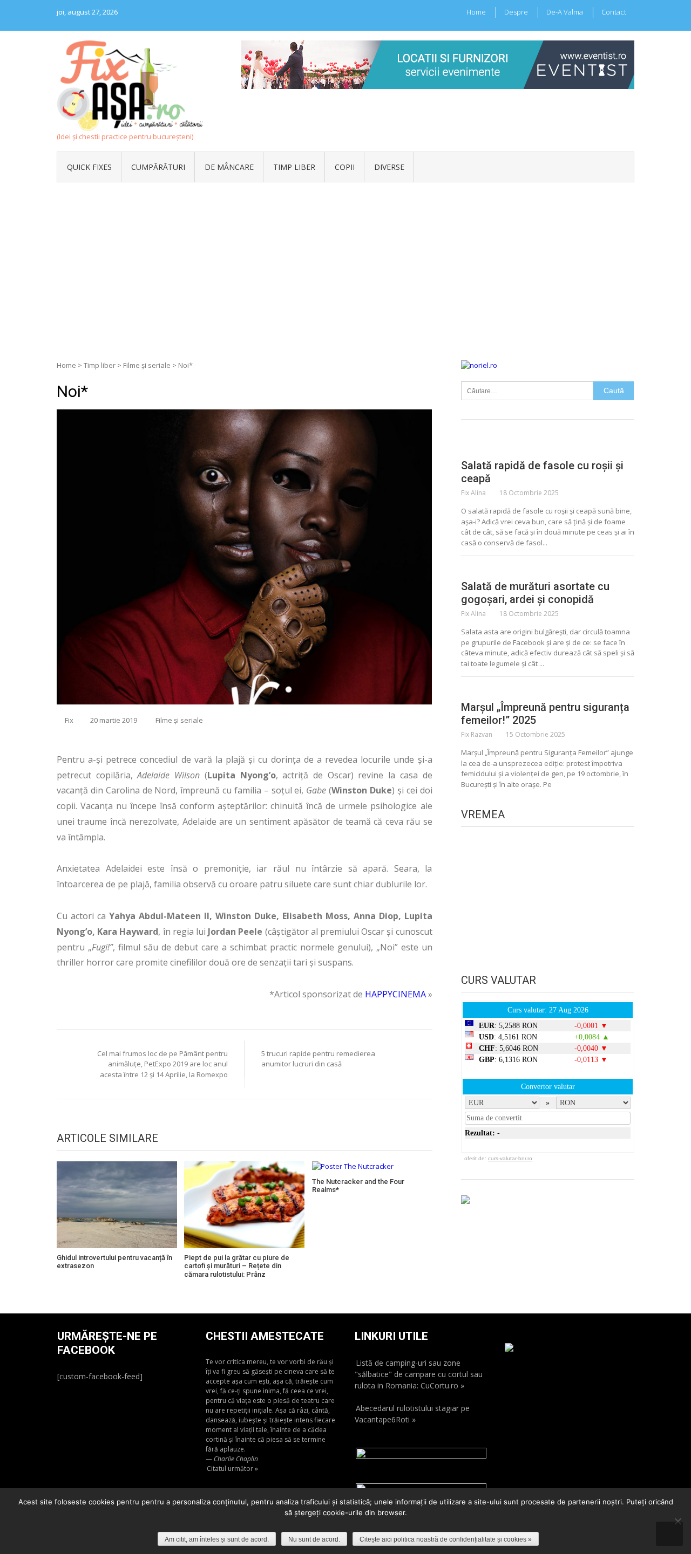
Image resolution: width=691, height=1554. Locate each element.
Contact (613, 12)
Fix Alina (473, 492)
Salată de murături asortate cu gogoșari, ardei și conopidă (535, 593)
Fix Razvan (476, 734)
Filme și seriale (147, 365)
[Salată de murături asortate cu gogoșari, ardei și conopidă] (547, 569)
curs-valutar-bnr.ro (510, 1158)
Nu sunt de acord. (314, 1539)
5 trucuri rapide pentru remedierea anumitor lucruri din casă (318, 1059)
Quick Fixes (89, 167)
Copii (345, 167)
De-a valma (564, 12)
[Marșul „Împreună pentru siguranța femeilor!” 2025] (547, 689)
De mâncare (229, 167)
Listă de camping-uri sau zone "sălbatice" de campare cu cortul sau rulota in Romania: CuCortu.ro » (419, 1374)
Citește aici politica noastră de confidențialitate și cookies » (446, 1539)
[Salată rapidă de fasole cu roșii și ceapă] (547, 448)
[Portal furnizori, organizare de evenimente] (437, 45)
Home (476, 12)
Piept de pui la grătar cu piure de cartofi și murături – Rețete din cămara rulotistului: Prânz (236, 1266)
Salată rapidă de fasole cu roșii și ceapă (542, 472)
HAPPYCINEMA (395, 994)
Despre (516, 12)
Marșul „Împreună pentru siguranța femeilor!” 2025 (545, 714)
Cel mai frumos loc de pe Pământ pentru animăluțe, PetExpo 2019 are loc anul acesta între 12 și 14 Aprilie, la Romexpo (162, 1064)
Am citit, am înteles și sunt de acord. (217, 1539)
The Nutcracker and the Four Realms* (358, 1186)
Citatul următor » (232, 1468)
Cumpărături (158, 167)
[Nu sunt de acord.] (677, 1521)
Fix (69, 720)
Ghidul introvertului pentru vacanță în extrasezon (114, 1262)
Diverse (389, 167)
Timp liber (294, 167)
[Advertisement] (345, 263)
